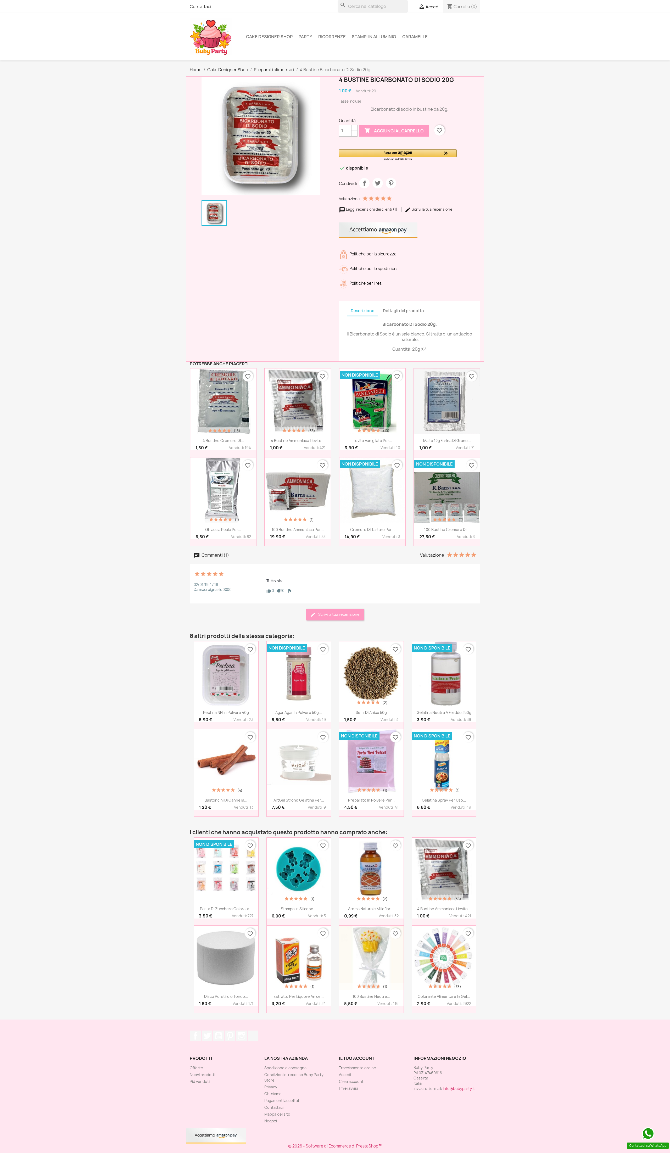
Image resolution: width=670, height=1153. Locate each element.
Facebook (195, 1036)
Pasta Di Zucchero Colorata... (226, 908)
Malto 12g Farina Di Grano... (447, 440)
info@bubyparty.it (459, 1088)
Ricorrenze (332, 37)
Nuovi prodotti (202, 1074)
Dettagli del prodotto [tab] (403, 311)
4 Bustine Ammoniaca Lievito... (298, 440)
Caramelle (415, 37)
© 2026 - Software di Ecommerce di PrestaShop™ (335, 1146)
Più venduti (200, 1081)
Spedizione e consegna (285, 1067)
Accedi (345, 1074)
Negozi (270, 1120)
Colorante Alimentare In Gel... (444, 996)
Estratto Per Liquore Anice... (298, 996)
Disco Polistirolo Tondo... (226, 996)
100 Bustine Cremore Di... (447, 529)
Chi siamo (273, 1093)
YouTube (218, 1036)
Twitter (207, 1036)
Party (305, 37)
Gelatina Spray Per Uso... (444, 800)
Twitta (377, 183)
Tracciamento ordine (357, 1067)
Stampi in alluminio (374, 37)
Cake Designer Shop (269, 37)
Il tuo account (357, 1058)
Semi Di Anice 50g (371, 712)
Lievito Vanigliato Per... (372, 440)
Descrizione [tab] (362, 311)
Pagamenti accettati (282, 1100)
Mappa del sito (277, 1114)
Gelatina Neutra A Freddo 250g (444, 712)
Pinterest (391, 183)
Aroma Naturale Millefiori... (371, 908)
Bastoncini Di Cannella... (226, 800)
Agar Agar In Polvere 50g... (298, 712)
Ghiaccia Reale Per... (223, 529)
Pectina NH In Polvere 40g (226, 712)
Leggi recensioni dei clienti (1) (371, 209)
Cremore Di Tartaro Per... (372, 529)
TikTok (253, 1036)
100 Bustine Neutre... (371, 996)
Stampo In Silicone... (298, 908)
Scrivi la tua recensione (431, 209)
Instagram (241, 1036)
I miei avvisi (348, 1088)
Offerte (196, 1067)
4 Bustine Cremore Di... (223, 440)
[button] (398, 155)
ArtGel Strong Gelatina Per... (298, 800)
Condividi (364, 183)
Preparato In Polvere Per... (371, 800)
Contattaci (200, 6)
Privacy (270, 1086)
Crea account (351, 1081)
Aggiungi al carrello (394, 130)
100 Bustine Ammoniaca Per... (298, 529)
